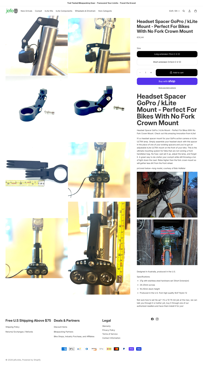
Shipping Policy (12, 327)
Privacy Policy (108, 330)
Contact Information (111, 338)
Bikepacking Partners (63, 331)
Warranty (106, 326)
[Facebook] (152, 319)
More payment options (167, 88)
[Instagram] (157, 319)
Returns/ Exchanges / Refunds (19, 331)
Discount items (60, 327)
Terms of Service (110, 334)
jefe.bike (17, 360)
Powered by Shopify (31, 360)
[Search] (184, 11)
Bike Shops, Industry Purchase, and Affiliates (74, 336)
